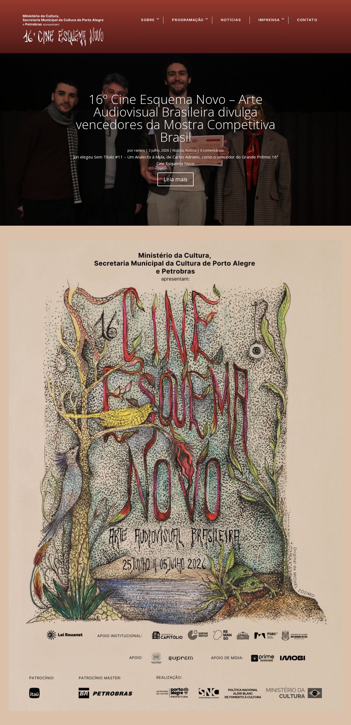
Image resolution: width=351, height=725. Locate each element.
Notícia (178, 150)
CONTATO (307, 20)
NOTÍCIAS (231, 20)
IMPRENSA (269, 20)
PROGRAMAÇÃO (187, 20)
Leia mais (175, 179)
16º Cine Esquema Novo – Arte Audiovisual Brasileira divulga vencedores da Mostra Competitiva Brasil (175, 117)
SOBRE (148, 20)
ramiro (139, 150)
